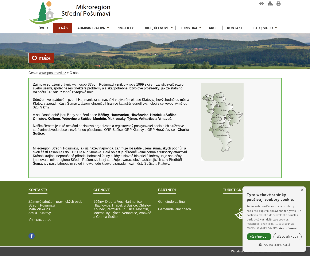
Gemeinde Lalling (171, 201)
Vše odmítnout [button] (287, 236)
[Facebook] (31, 236)
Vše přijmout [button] (259, 236)
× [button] (302, 190)
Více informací (288, 228)
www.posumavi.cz (52, 73)
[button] (274, 244)
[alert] (274, 219)
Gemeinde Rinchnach (174, 209)
